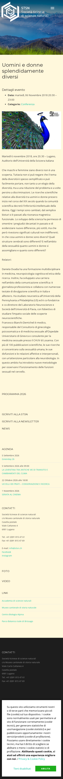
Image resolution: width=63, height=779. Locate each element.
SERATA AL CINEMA (11, 494)
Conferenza (27, 104)
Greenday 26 (8, 459)
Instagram (7, 555)
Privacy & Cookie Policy (32, 759)
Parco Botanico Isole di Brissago (17, 621)
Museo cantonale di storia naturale (19, 607)
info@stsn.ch (15, 548)
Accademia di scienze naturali (16, 600)
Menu (52, 8)
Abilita (45, 768)
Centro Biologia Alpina (13, 614)
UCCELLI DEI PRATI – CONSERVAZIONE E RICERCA (26, 484)
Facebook (6, 552)
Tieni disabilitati (22, 768)
